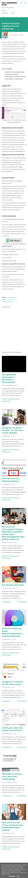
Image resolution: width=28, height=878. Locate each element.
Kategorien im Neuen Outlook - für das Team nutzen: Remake (12, 430)
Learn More (11, 876)
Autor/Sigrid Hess (11, 297)
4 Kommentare (6, 602)
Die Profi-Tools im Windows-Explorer (10, 479)
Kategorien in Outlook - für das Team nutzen (13, 682)
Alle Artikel (5, 13)
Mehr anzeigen (6, 401)
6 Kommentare (6, 701)
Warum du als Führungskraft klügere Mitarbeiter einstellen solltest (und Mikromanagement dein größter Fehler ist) (13, 532)
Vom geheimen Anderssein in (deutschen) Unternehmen (9, 378)
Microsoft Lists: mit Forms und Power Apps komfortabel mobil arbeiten (12, 826)
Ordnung (11, 299)
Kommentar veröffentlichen (10, 399)
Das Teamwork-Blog (10, 3)
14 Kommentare (6, 747)
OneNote (5, 299)
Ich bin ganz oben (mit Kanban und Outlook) (12, 729)
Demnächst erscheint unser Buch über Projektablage (12, 776)
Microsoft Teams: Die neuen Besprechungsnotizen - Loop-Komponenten (12, 632)
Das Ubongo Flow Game (13, 585)
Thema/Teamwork (7, 302)
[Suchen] (21, 3)
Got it (18, 876)
